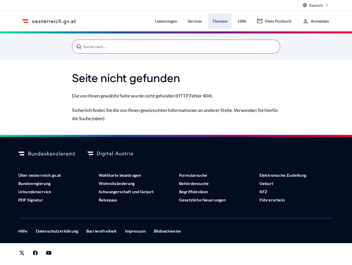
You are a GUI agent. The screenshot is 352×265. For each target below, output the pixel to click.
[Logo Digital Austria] (115, 153)
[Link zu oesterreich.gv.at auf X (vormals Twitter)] (22, 254)
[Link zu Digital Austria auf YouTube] (48, 254)
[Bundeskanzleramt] (46, 153)
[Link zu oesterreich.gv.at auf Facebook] (35, 254)
